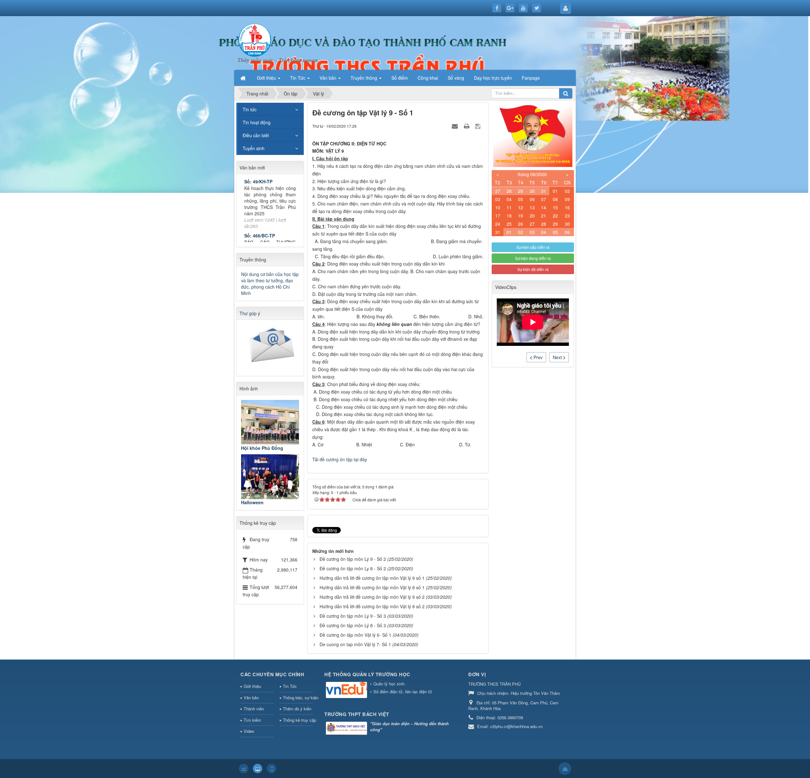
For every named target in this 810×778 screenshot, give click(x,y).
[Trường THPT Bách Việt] (347, 729)
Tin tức (250, 109)
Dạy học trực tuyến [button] (493, 78)
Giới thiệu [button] (267, 78)
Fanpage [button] (531, 78)
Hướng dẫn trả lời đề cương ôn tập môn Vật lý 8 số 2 (372, 606)
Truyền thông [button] (364, 78)
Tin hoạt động (257, 122)
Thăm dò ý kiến (297, 709)
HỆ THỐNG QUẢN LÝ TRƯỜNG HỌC (367, 674)
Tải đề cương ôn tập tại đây (339, 459)
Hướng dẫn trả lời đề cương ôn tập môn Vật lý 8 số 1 (372, 587)
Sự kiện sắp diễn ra (533, 247)
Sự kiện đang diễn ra (533, 258)
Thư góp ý (250, 313)
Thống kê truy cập (298, 720)
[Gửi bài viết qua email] (455, 126)
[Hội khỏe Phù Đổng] (270, 422)
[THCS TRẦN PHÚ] (254, 39)
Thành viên (254, 709)
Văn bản (251, 698)
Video (249, 731)
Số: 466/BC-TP (259, 215)
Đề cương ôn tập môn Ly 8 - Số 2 (353, 568)
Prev (537, 357)
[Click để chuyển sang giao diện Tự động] (243, 768)
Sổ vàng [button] (456, 78)
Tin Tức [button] (298, 78)
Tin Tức (290, 686)
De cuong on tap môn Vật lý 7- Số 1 (355, 644)
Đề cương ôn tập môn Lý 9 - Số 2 (353, 559)
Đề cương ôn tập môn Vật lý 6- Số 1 (355, 635)
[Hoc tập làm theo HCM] (532, 134)
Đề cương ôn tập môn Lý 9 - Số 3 (353, 616)
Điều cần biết (256, 135)
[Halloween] (270, 476)
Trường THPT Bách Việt (356, 714)
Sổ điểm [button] (399, 78)
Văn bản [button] (329, 78)
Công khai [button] (428, 78)
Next (558, 357)
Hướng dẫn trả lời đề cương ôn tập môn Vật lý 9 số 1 (372, 578)
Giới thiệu (252, 686)
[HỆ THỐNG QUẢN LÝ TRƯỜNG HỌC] (347, 691)
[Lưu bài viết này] (478, 126)
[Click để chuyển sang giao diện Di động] (271, 768)
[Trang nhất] (243, 78)
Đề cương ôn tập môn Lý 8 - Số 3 (353, 625)
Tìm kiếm (252, 720)
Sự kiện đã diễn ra (533, 269)
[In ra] (467, 126)
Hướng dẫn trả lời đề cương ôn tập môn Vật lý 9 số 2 (372, 597)
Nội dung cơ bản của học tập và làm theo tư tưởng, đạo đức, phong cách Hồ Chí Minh (270, 283)
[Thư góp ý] (271, 346)
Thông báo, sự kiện (298, 698)
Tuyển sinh (254, 148)
